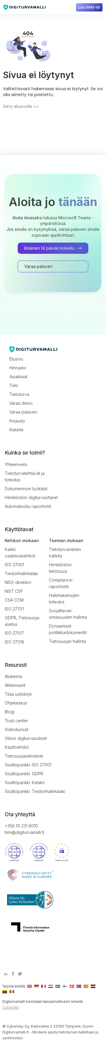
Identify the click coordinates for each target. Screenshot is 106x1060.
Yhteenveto (16, 464)
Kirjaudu (17, 420)
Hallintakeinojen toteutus (64, 598)
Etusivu (16, 358)
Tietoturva (19, 394)
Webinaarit (15, 685)
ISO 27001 (14, 564)
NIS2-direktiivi (18, 582)
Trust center (16, 720)
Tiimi (13, 385)
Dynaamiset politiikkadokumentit (68, 629)
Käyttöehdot (17, 747)
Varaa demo (21, 403)
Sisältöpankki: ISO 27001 (28, 764)
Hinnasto (17, 367)
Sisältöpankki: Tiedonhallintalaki (31, 791)
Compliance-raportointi (61, 583)
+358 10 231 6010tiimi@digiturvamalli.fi (24, 829)
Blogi (9, 711)
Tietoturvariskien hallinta (65, 552)
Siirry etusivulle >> (21, 106)
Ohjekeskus (16, 702)
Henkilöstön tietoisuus (60, 568)
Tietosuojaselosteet (24, 755)
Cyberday (10, 1007)
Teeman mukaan (66, 540)
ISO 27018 (14, 641)
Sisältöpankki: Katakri (25, 782)
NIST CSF (14, 591)
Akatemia (13, 676)
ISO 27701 (14, 608)
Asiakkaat (18, 376)
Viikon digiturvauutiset (26, 738)
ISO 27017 (14, 633)
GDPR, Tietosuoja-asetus (23, 621)
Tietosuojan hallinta (67, 641)
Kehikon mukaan (22, 540)
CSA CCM (14, 600)
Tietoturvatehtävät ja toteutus (24, 476)
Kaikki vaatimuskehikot (20, 552)
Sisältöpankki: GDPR (24, 773)
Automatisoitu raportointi (28, 506)
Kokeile (16, 429)
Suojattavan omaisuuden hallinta (68, 614)
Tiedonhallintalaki (21, 573)
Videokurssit (16, 729)
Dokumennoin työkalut (26, 488)
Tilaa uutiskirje (18, 694)
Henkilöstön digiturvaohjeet (31, 497)
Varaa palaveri (23, 411)
